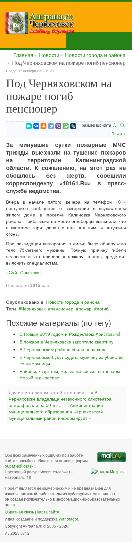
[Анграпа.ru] (68, 23)
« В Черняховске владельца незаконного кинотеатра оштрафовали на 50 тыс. (60, 398)
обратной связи (19, 466)
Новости (49, 55)
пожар (85, 308)
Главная (23, 55)
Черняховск (33, 308)
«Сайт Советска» (24, 272)
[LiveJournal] (73, 126)
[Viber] (58, 126)
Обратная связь (19, 511)
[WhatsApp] (66, 126)
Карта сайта (48, 511)
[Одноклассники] (43, 126)
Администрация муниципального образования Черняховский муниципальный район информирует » (56, 411)
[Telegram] (51, 126)
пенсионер (62, 308)
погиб (103, 308)
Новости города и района (95, 55)
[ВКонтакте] (36, 126)
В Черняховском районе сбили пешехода (63, 349)
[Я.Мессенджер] (29, 126)
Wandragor (68, 518)
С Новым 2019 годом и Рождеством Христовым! (70, 334)
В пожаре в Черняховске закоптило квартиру (66, 341)
